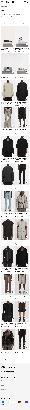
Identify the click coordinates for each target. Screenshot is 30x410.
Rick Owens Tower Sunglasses (7, 75)
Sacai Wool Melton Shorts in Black (21, 324)
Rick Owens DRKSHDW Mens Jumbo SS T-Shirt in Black (21, 159)
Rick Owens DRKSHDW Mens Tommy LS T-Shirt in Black (21, 103)
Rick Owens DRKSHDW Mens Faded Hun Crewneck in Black (7, 186)
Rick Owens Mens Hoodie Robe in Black (21, 269)
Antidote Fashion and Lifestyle (11, 407)
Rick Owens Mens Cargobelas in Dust (8, 297)
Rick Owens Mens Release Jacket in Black (6, 269)
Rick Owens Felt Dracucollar (21, 213)
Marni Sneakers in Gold (20, 75)
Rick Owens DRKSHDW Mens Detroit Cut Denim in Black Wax (22, 186)
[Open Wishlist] (25, 2)
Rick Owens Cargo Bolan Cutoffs (22, 351)
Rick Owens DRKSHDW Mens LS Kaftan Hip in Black (8, 159)
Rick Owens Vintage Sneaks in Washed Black (7, 49)
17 (20, 359)
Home (2, 6)
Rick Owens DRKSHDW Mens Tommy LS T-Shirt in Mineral (7, 103)
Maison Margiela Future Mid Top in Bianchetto (22, 49)
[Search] (22, 2)
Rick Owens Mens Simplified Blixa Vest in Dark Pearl (21, 241)
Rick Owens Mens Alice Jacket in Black (7, 324)
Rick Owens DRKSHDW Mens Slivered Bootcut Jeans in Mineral (7, 131)
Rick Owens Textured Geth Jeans (6, 214)
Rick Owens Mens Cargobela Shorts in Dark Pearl (21, 297)
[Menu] (2, 2)
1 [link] (5, 359)
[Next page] (24, 359)
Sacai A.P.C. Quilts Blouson (6, 351)
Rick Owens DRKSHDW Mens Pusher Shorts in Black (21, 130)
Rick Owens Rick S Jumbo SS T (7, 240)
